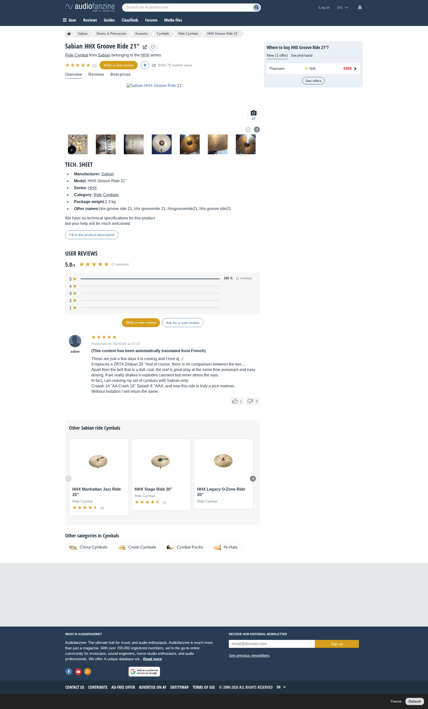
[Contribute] (145, 65)
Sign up (337, 644)
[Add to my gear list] (153, 47)
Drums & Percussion (111, 33)
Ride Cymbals (188, 33)
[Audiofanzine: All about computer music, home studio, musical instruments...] (90, 7)
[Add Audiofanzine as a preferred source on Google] (144, 672)
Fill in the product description (91, 235)
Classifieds (130, 20)
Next (257, 129)
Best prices (120, 74)
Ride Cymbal (76, 55)
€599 (347, 68)
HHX (145, 55)
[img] (78, 65)
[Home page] (69, 33)
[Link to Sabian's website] (143, 47)
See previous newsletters (249, 655)
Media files (173, 20)
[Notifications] (360, 7)
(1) (94, 66)
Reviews (90, 20)
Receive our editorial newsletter (258, 634)
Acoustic (141, 33)
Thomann (277, 68)
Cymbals (163, 33)
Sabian (83, 33)
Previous (248, 129)
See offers (313, 81)
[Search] (256, 7)
